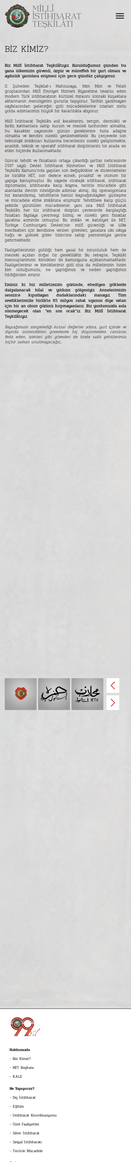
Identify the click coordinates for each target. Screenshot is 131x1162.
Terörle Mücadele (28, 1151)
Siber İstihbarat (26, 1133)
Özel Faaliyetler (26, 1124)
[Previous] (113, 685)
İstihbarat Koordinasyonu (35, 1115)
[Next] (113, 702)
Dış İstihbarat (24, 1097)
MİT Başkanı (23, 1067)
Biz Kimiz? (22, 1058)
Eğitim (18, 1106)
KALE (17, 1076)
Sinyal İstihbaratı (27, 1142)
